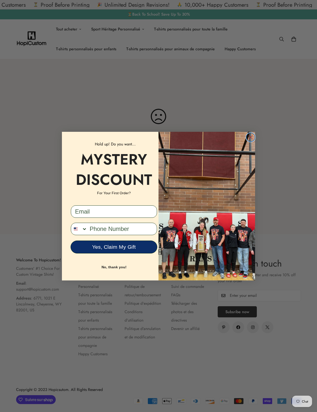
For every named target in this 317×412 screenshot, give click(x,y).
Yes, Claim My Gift (114, 247)
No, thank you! (114, 267)
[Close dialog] (250, 137)
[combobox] (79, 229)
